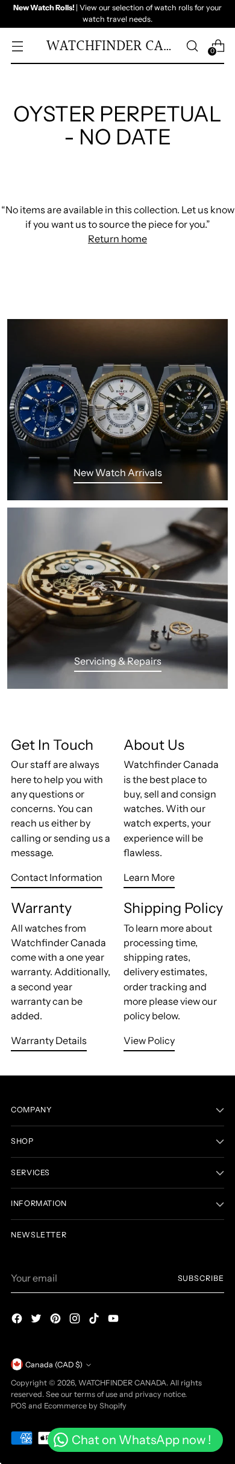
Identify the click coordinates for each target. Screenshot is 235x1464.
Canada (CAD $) (54, 1364)
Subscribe (201, 1278)
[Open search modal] (192, 45)
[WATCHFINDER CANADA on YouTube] (114, 1320)
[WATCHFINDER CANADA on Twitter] (37, 1320)
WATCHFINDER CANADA (122, 1382)
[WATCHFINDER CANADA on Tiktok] (95, 1320)
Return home (117, 239)
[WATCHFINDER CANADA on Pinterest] (56, 1320)
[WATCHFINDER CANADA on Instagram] (76, 1320)
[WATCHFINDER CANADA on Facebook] (18, 1320)
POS (19, 1405)
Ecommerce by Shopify (85, 1405)
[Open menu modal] (17, 45)
